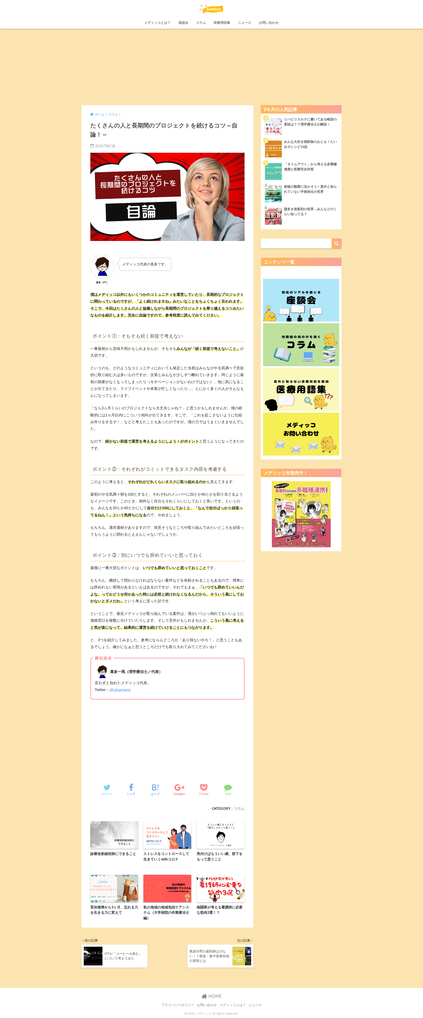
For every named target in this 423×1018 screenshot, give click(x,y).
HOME (214, 996)
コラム (201, 22)
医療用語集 (222, 22)
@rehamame (120, 690)
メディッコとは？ (157, 22)
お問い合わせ (269, 22)
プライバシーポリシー (177, 1005)
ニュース (244, 22)
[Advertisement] (211, 67)
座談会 (183, 22)
